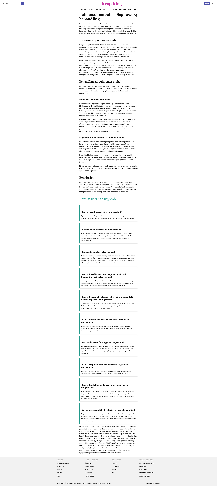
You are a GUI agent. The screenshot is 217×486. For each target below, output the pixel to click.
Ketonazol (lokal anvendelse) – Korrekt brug (106, 434)
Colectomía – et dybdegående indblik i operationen (97, 450)
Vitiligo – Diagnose (86, 445)
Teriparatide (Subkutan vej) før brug (109, 453)
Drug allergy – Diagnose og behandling (101, 441)
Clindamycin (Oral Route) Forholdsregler (120, 448)
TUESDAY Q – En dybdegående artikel (112, 431)
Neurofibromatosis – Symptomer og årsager (113, 426)
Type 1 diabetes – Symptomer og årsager (109, 445)
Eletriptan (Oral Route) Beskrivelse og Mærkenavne (117, 443)
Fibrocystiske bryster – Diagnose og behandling (97, 438)
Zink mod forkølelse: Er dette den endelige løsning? (119, 436)
